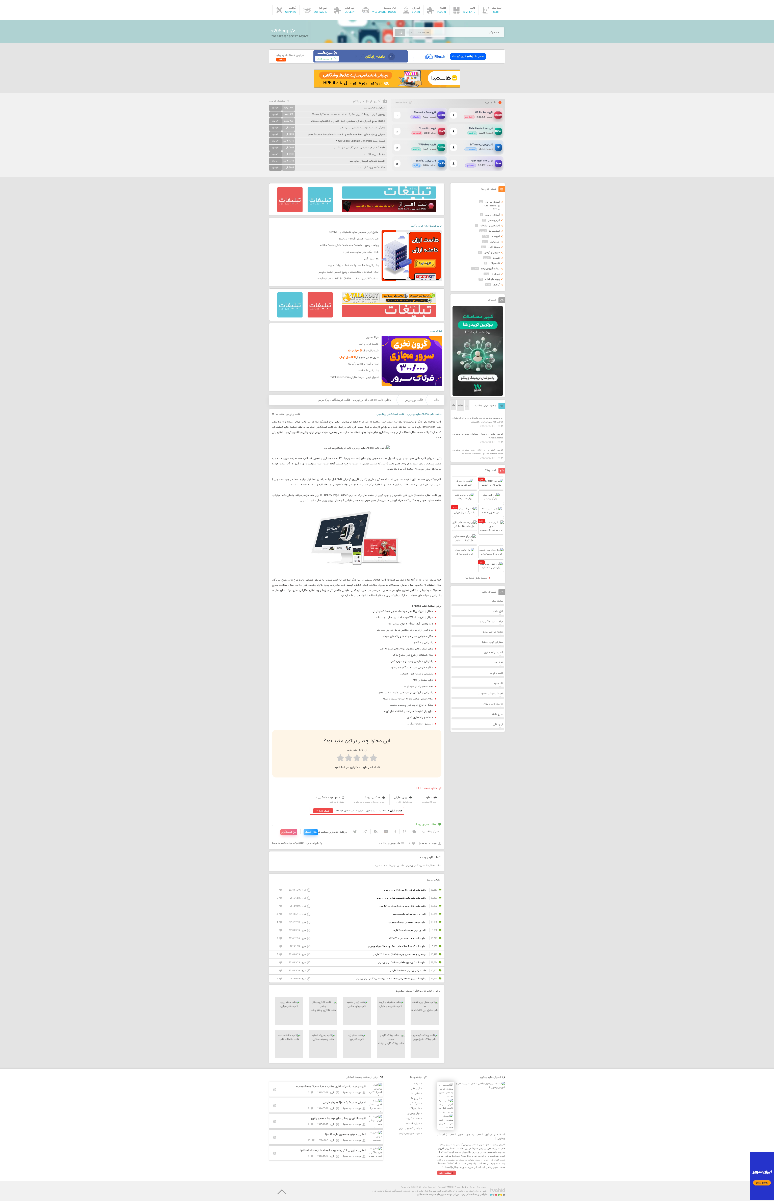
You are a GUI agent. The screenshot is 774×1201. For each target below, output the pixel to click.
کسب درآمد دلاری (493, 652)
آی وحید (464, 1194)
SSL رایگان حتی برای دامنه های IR (360, 252)
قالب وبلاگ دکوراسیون (425, 1039)
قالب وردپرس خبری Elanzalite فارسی (409, 930)
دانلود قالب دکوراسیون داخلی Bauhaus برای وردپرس (402, 962)
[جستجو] (400, 32)
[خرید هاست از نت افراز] (389, 211)
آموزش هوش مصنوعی (491, 694)
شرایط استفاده (413, 1123)
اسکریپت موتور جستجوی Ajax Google (345, 1134)
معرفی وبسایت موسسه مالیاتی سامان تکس (362, 128)
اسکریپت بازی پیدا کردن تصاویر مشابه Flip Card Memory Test (332, 1150)
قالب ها (280, 414)
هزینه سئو (497, 601)
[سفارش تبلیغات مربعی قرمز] (290, 211)
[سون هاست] (360, 61)
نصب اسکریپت (413, 1118)
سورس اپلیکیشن (492, 252)
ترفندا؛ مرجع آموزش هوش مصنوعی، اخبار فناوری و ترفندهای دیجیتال (348, 121)
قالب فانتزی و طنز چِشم (323, 1010)
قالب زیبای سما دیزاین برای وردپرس (409, 914)
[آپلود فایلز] (455, 61)
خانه (436, 400)
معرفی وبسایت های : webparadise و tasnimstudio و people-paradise (346, 134)
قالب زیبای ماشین (356, 1006)
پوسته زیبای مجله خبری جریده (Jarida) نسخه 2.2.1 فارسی (399, 954)
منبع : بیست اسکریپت (328, 798)
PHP (495, 209)
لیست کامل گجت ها (476, 578)
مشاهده (281, 59)
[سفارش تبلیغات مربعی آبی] (320, 211)
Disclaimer (482, 1187)
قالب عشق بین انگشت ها (425, 1010)
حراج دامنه (497, 714)
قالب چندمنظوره (383, 865)
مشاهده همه (401, 102)
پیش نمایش (400, 798)
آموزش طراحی (493, 202)
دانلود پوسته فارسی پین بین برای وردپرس (407, 922)
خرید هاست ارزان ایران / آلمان (426, 226)
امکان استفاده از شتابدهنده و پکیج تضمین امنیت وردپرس (348, 272)
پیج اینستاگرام (288, 832)
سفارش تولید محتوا (492, 642)
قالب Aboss (435, 865)
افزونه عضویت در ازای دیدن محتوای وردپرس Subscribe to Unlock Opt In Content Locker (478, 452)
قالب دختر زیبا (357, 1039)
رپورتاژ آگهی (494, 247)
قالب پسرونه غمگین (323, 1039)
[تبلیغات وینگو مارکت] (478, 395)
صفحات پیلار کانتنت (374, 154)
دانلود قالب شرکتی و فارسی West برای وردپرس (404, 890)
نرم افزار (495, 274)
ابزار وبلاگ (415, 1098)
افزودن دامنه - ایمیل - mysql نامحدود (359, 239)
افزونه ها (496, 236)
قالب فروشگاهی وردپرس (417, 865)
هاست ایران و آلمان (368, 344)
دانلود (428, 798)
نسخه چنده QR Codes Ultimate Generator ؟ (360, 141)
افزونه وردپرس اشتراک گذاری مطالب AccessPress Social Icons (331, 1087)
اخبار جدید (497, 663)
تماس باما (415, 1093)
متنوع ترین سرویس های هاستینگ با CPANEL (354, 232)
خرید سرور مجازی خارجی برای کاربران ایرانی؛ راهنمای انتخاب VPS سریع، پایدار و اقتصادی (478, 420)
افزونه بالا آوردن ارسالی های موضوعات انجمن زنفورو (338, 1119)
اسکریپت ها (494, 231)
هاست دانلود (422, 1194)
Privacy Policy (461, 1187)
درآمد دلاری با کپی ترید (490, 622)
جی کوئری (495, 241)
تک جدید (498, 683)
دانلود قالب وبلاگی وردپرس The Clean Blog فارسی (403, 906)
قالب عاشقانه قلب (289, 1039)
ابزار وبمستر (494, 220)
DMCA (449, 1187)
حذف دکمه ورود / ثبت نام (371, 168)
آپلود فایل (498, 724)
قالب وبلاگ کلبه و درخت (391, 1043)
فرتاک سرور (436, 331)
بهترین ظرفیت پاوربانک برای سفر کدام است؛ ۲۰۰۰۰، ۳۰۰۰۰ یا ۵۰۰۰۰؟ (348, 114)
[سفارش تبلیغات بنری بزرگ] (389, 198)
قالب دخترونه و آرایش (390, 1006)
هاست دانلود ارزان (493, 704)
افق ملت (498, 611)
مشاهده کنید (445, 1173)
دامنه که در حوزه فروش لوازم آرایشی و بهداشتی (359, 148)
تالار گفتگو (415, 1103)
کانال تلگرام (311, 832)
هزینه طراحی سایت (493, 632)
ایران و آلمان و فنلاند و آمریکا (363, 364)
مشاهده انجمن (277, 101)
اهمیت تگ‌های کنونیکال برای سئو (367, 161)
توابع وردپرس (413, 1113)
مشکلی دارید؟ (372, 798)
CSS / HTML (491, 205)
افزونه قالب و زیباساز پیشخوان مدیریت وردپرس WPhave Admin (478, 436)
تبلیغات (416, 1083)
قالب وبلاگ (495, 263)
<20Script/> (283, 31)
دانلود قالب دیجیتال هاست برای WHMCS (407, 938)
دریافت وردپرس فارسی (409, 1133)
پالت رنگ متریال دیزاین (409, 1128)
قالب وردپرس (414, 400)
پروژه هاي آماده (492, 279)
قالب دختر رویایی (289, 1006)
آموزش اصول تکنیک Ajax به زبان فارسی (344, 1103)
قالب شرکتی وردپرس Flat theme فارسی (408, 970)
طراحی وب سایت (478, 1194)
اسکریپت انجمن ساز (374, 108)
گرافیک (496, 284)
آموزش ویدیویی (492, 214)
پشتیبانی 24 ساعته (368, 371)
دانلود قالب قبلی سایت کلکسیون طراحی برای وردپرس (401, 898)
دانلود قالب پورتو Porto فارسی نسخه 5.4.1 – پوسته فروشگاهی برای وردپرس (391, 978)
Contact (441, 1187)
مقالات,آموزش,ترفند (490, 268)
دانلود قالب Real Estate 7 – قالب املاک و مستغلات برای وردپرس (396, 946)
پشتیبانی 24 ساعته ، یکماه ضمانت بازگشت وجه (353, 265)
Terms (472, 1187)
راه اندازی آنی (371, 259)
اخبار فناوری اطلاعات (490, 225)
